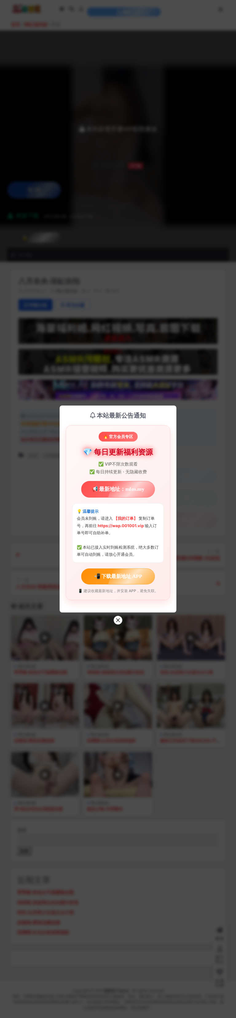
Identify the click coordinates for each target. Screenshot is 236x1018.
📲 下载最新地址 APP (118, 576)
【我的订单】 (126, 518)
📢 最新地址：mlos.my (118, 489)
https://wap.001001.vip (121, 525)
